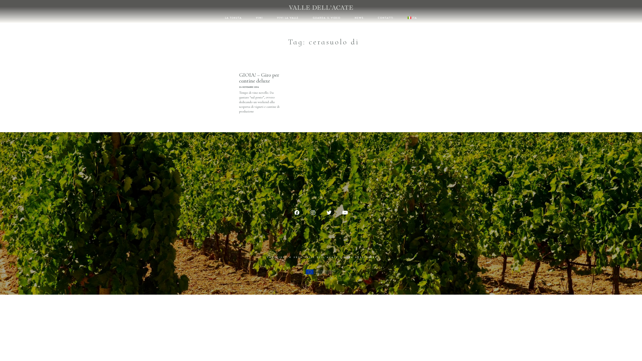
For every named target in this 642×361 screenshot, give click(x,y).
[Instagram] (312, 212)
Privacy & (308, 261)
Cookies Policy (334, 261)
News (359, 17)
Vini (259, 17)
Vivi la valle (288, 17)
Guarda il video (327, 17)
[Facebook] (296, 212)
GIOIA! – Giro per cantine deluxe (259, 78)
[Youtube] (345, 212)
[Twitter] (329, 212)
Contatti (385, 17)
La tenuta (233, 17)
